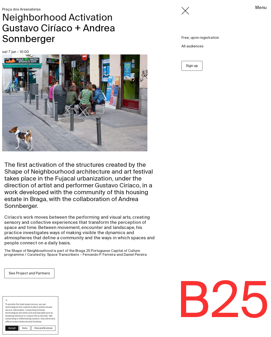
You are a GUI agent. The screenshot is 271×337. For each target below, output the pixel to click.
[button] (6, 300)
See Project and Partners (29, 273)
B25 (223, 299)
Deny (24, 328)
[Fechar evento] (185, 11)
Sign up (192, 65)
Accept (11, 328)
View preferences (43, 328)
